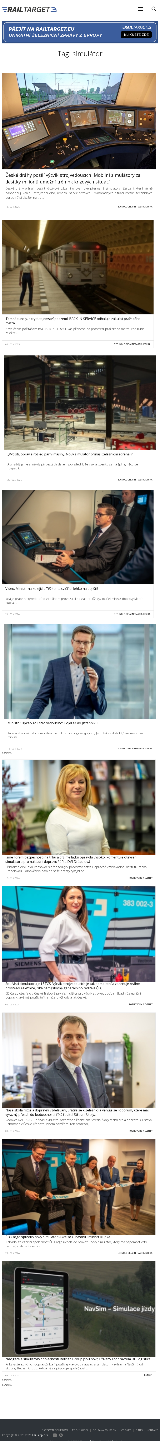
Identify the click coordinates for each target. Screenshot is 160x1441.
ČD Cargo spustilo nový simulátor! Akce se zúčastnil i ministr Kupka (57, 1237)
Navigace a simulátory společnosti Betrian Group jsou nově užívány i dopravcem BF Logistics (77, 1359)
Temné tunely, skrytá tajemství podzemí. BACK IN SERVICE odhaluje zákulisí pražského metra (72, 320)
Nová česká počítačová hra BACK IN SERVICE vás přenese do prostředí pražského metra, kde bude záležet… (75, 331)
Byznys (148, 1375)
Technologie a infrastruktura (134, 206)
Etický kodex (80, 1430)
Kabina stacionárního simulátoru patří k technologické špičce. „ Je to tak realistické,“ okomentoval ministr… (75, 735)
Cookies (126, 1430)
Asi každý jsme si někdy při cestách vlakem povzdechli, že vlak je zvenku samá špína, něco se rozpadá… (73, 466)
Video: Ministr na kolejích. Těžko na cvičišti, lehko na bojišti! (51, 588)
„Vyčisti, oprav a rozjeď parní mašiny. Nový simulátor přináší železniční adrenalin (70, 454)
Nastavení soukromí (55, 1430)
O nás (139, 1430)
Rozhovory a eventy (140, 877)
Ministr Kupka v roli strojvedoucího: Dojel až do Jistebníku (53, 723)
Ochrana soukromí (104, 1430)
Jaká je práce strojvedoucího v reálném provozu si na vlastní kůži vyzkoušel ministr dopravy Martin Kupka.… (74, 601)
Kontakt (152, 1430)
